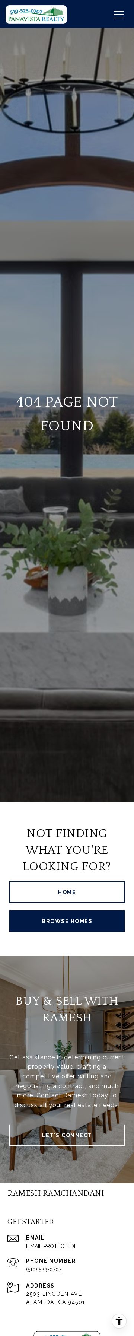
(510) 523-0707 (43, 1269)
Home (67, 892)
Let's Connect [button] (67, 1135)
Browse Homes (67, 921)
